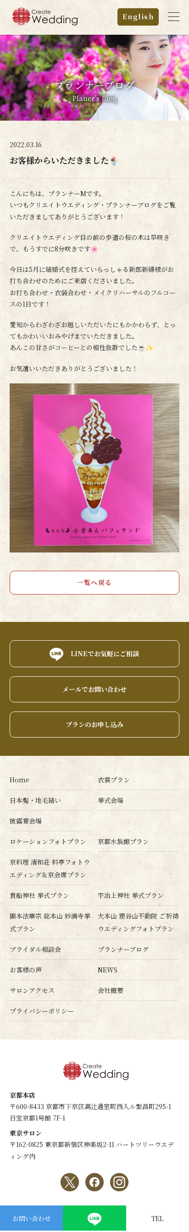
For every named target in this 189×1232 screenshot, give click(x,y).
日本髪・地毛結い (35, 800)
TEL (157, 1218)
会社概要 (110, 990)
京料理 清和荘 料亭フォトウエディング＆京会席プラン (50, 868)
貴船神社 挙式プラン (39, 895)
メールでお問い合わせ (94, 689)
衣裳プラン (114, 779)
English (138, 16)
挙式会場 (110, 800)
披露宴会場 (26, 820)
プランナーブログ (123, 949)
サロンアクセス (32, 990)
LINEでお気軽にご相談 (105, 653)
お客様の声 (26, 969)
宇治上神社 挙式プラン (131, 895)
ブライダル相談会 (35, 949)
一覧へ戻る (94, 582)
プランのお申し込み (94, 724)
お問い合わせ (31, 1218)
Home (19, 779)
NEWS (107, 969)
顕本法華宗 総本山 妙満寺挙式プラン (50, 922)
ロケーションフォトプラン (48, 841)
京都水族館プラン (123, 841)
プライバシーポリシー (42, 1010)
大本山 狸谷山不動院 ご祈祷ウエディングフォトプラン (138, 922)
